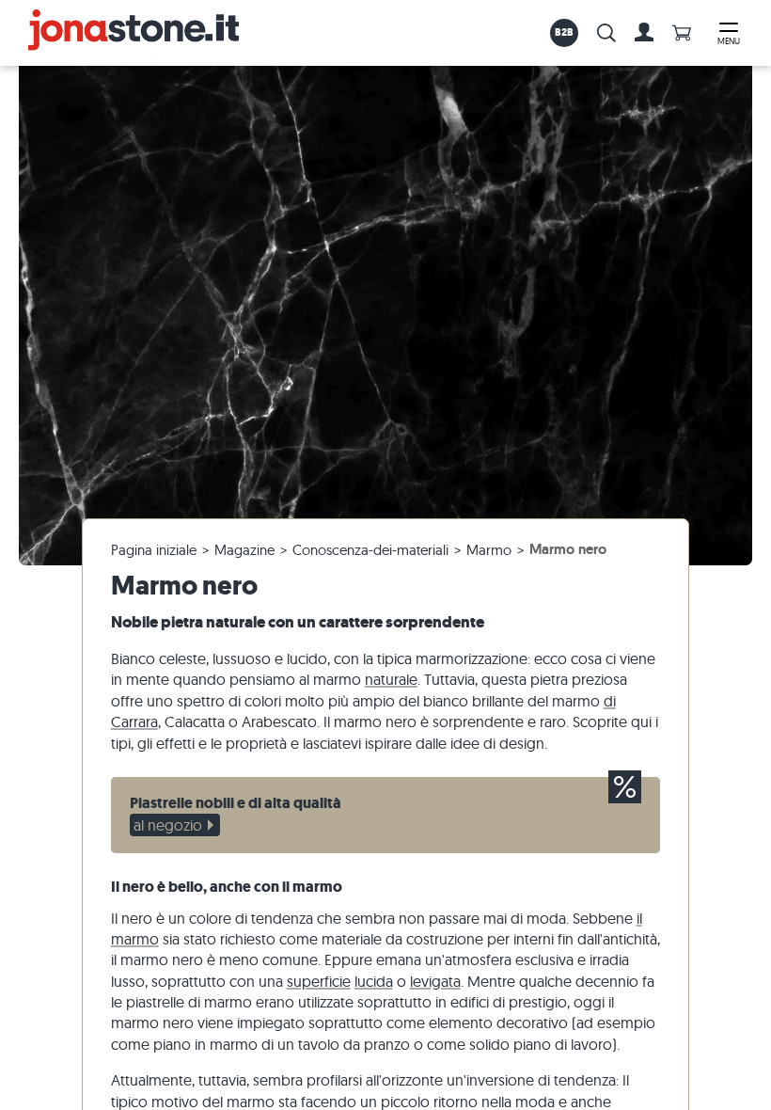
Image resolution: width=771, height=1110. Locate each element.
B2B (564, 32)
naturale (391, 679)
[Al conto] (644, 33)
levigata (435, 981)
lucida (373, 981)
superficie (319, 981)
